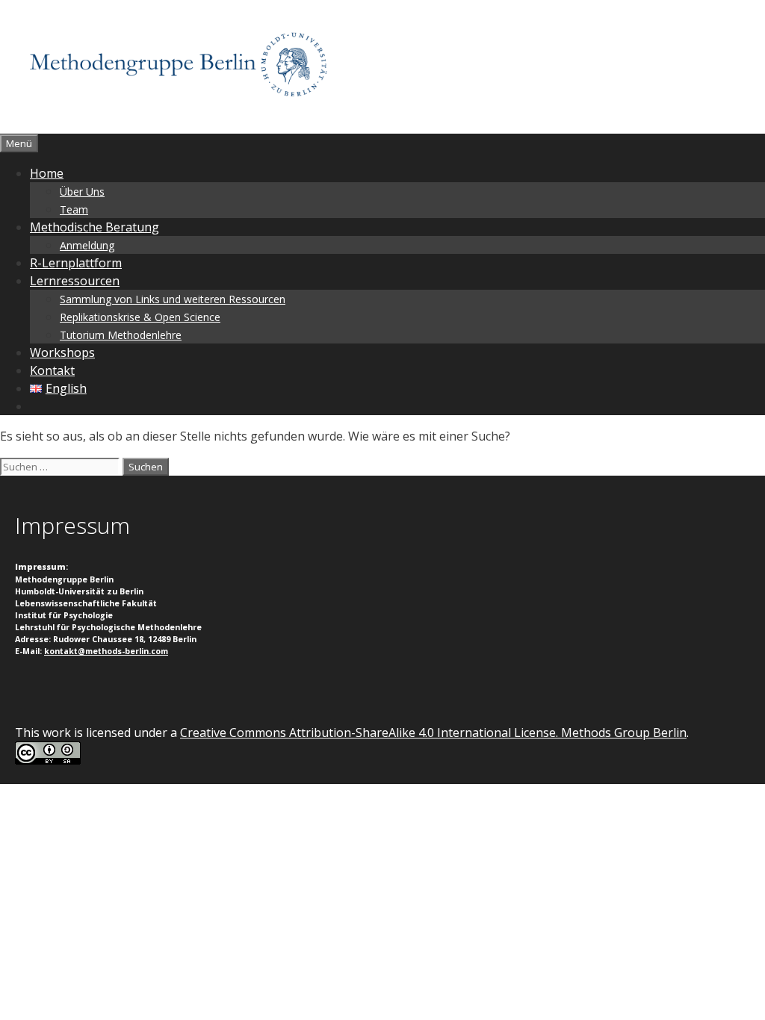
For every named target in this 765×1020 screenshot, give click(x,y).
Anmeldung (87, 245)
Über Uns (82, 191)
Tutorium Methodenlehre (121, 335)
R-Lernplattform (76, 263)
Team (74, 209)
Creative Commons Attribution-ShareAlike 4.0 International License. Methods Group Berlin (433, 732)
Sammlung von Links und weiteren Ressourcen (172, 299)
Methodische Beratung (94, 227)
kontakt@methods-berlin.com (106, 651)
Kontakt (52, 370)
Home (47, 173)
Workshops (62, 352)
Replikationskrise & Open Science (140, 317)
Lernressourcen (75, 281)
